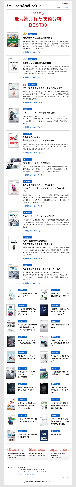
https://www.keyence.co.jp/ (26, 474)
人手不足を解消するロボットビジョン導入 (41, 269)
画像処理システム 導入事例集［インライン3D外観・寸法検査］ (27, 374)
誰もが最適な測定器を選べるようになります (42, 88)
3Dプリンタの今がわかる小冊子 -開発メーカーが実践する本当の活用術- (60, 421)
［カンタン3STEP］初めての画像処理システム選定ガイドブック (27, 311)
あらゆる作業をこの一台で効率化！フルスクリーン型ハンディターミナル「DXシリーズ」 (45, 188)
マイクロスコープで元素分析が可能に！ (40, 112)
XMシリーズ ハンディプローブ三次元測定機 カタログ (27, 343)
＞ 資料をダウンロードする (32, 52)
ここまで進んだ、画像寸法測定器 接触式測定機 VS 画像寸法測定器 (60, 405)
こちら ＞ (67, 7)
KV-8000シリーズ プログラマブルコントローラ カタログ (59, 390)
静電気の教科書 (56, 434)
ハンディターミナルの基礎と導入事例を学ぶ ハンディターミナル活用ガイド (27, 327)
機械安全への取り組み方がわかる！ (38, 38)
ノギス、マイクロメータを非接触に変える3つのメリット (60, 295)
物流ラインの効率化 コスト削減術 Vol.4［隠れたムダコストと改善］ (27, 405)
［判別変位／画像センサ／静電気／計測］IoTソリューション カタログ (60, 311)
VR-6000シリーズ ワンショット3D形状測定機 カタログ (60, 343)
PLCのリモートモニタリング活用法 (38, 216)
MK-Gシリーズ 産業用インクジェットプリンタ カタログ (60, 358)
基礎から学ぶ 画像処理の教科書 (37, 63)
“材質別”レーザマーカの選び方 (36, 163)
